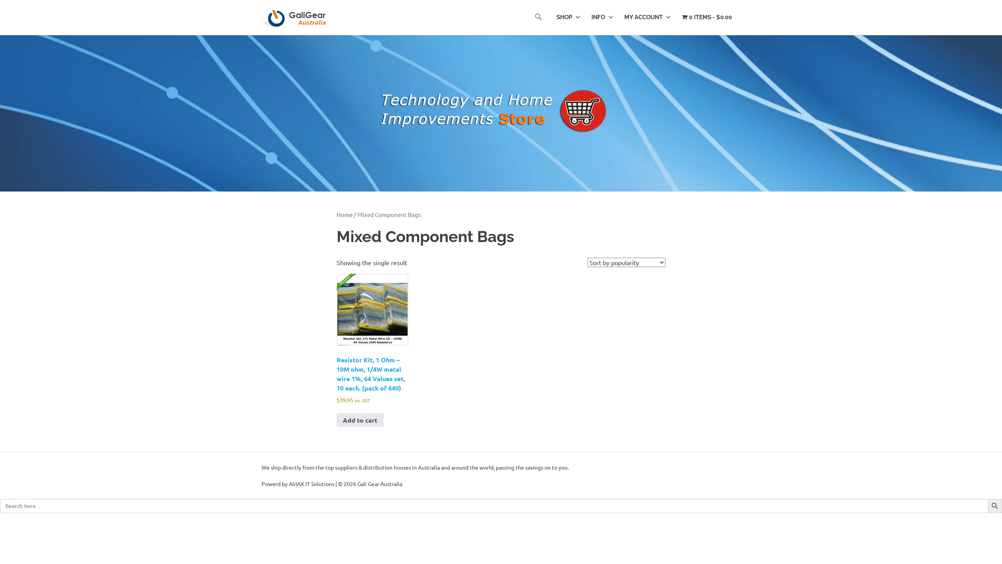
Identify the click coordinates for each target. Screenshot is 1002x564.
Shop (564, 17)
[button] (539, 17)
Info (598, 17)
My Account (643, 17)
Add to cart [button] (360, 420)
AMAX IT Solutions (311, 483)
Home (345, 214)
